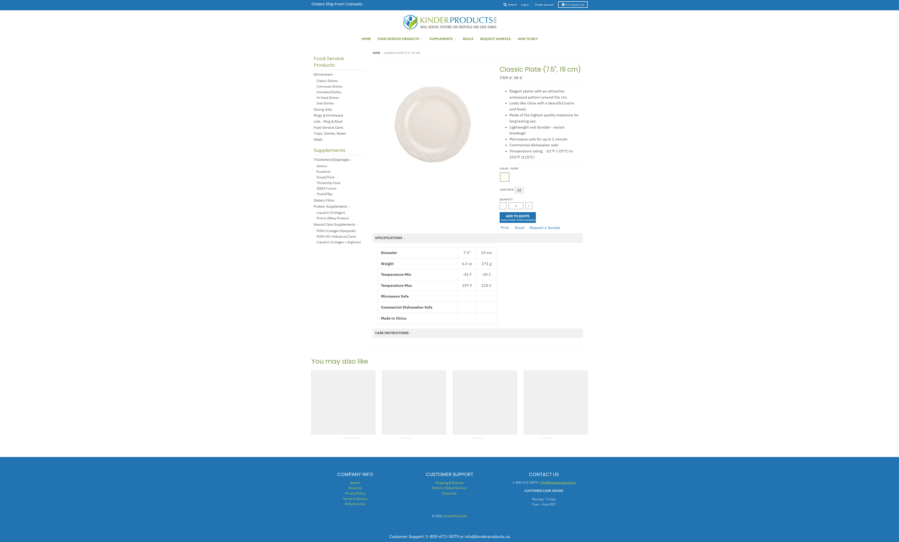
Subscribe (449, 493)
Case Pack (507, 189)
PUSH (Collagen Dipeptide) (336, 231)
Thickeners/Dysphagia (331, 159)
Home (376, 53)
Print (505, 227)
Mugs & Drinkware (328, 115)
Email (519, 227)
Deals (318, 139)
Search (355, 483)
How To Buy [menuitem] (528, 39)
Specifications (388, 238)
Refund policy (355, 504)
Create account (544, 4)
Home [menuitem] (366, 39)
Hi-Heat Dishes (328, 98)
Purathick (323, 172)
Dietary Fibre (324, 200)
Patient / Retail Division (449, 488)
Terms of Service (355, 499)
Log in (525, 4)
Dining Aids (323, 109)
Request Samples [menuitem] (495, 39)
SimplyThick (325, 177)
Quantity (506, 199)
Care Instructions (392, 333)
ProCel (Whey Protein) (333, 218)
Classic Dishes (327, 81)
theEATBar (325, 194)
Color (509, 168)
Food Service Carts (328, 127)
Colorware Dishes (330, 86)
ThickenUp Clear (329, 183)
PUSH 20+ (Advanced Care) (336, 236)
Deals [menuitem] (468, 39)
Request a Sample (545, 227)
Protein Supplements (330, 206)
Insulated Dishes (329, 92)
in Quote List (575, 4)
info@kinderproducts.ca (557, 482)
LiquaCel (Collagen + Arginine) (339, 242)
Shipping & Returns (449, 483)
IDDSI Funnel (326, 188)
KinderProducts (455, 516)
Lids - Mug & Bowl (328, 121)
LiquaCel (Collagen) (331, 212)
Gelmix (322, 166)
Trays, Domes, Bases (330, 133)
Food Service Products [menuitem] (398, 39)
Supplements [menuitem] (441, 39)
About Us (355, 488)
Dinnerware (323, 74)
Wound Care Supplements (334, 224)
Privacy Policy (355, 493)
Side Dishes (325, 103)
